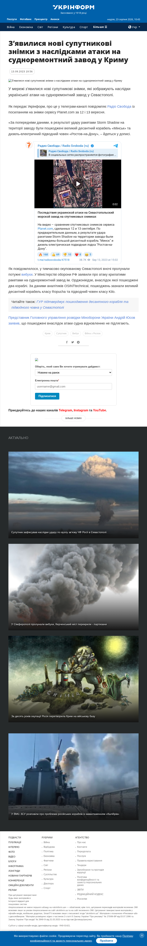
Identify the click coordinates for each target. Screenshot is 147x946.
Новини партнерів (20, 875)
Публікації (14, 842)
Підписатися (47, 396)
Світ (40, 27)
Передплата (84, 851)
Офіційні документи (21, 885)
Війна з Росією (92, 333)
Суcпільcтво (50, 874)
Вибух (75, 333)
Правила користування (89, 860)
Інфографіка (16, 866)
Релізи (12, 890)
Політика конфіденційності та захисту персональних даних (89, 881)
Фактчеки (49, 860)
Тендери (81, 865)
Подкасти (14, 837)
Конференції (16, 880)
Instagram (81, 410)
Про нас (81, 842)
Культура (69, 27)
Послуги (12, 19)
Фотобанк (25, 19)
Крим (47, 333)
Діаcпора (49, 883)
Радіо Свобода (119, 106)
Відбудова (49, 847)
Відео (11, 856)
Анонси (55, 19)
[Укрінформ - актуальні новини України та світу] (73, 7)
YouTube (99, 410)
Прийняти (106, 940)
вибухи (27, 274)
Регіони (53, 27)
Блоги (12, 861)
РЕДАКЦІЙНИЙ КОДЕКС (90, 894)
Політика (48, 851)
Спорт (84, 27)
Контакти (82, 847)
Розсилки (82, 899)
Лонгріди (14, 871)
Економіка (26, 27)
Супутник (61, 333)
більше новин (73, 418)
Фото (11, 852)
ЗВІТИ (80, 889)
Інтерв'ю (13, 847)
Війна (11, 27)
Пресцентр (40, 19)
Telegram (65, 410)
